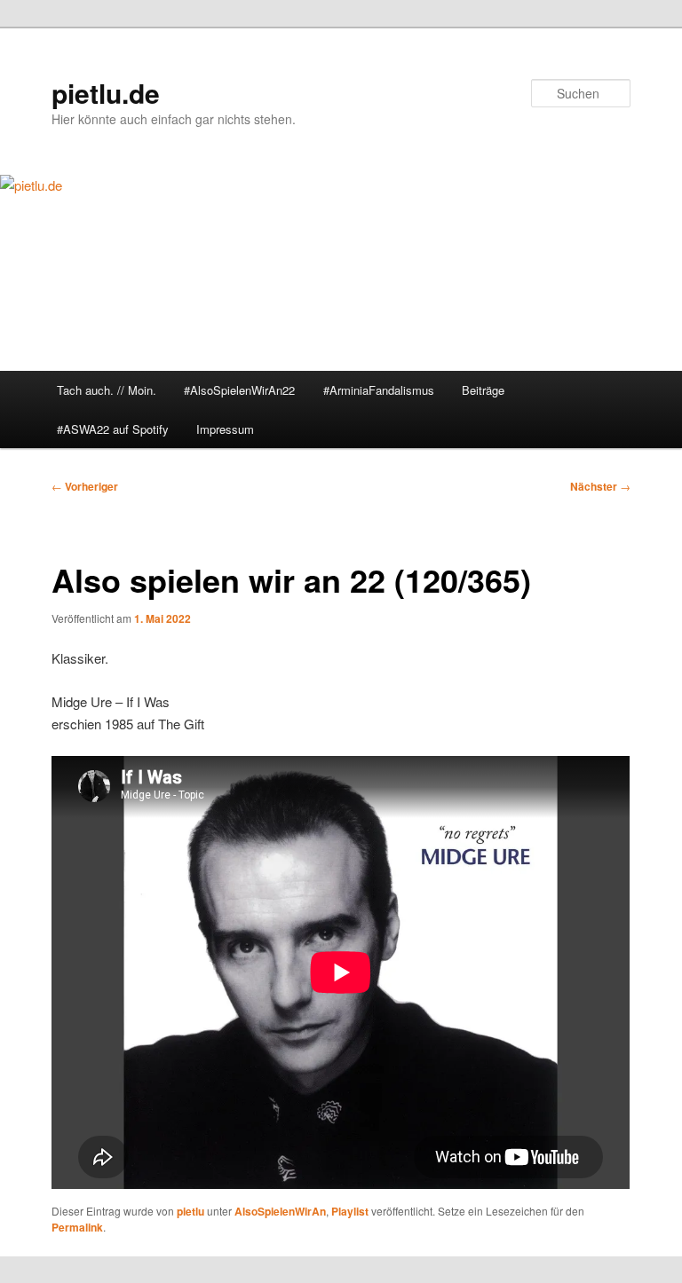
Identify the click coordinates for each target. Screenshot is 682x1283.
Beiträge (483, 390)
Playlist (350, 1211)
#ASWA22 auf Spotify (113, 429)
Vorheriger (85, 486)
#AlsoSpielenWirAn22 (239, 390)
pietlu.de (106, 93)
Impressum (225, 429)
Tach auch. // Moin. (106, 390)
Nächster (600, 486)
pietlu (190, 1211)
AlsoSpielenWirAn (280, 1211)
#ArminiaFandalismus (378, 390)
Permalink (77, 1227)
